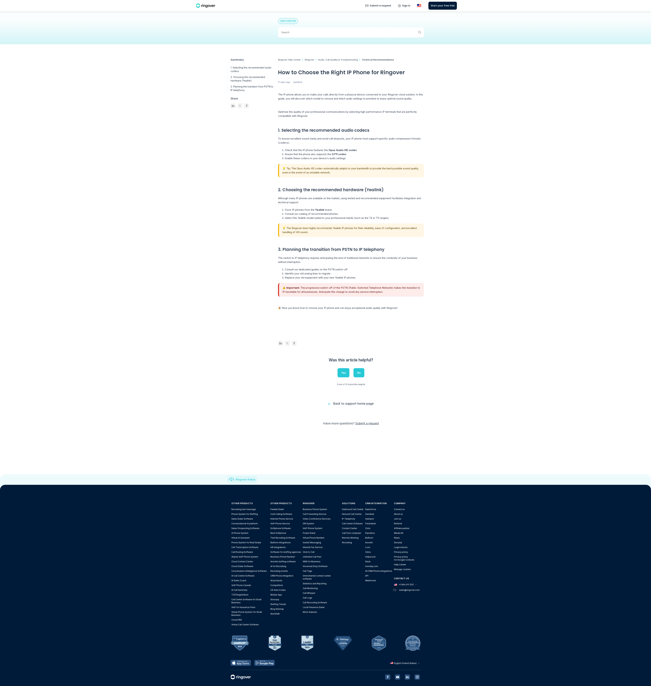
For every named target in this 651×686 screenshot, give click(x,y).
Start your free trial (443, 5)
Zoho (367, 528)
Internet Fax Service (313, 547)
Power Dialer (309, 533)
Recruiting (347, 542)
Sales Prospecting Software (245, 528)
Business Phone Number (282, 556)
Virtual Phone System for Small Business (246, 613)
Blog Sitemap (277, 609)
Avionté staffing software (283, 561)
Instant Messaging (312, 542)
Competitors (276, 585)
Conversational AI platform (244, 523)
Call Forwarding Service (314, 514)
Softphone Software (280, 528)
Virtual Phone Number (313, 537)
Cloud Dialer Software (242, 566)
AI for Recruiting (278, 566)
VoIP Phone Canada (241, 585)
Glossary (274, 599)
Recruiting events (279, 571)
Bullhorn (369, 537)
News (397, 537)
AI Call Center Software (242, 575)
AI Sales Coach (238, 580)
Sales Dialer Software (242, 519)
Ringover (309, 59)
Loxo (367, 547)
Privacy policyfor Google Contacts (404, 558)
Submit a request (380, 5)
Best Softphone (278, 533)
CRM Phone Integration (281, 575)
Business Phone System (315, 509)
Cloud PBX (236, 620)
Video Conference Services (317, 519)
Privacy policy (401, 552)
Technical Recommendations (378, 59)
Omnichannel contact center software (317, 577)
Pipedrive (370, 533)
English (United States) (405, 663)
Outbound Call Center (352, 509)
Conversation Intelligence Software (249, 571)
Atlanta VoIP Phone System (244, 556)
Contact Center (349, 528)
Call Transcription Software (244, 547)
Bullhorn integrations (280, 542)
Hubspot (369, 519)
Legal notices (401, 547)
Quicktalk (275, 613)
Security (398, 542)
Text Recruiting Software (282, 537)
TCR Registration (239, 594)
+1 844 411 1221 (406, 584)
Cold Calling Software (281, 514)
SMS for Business (311, 561)
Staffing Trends (278, 604)
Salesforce (370, 509)
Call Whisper (309, 593)
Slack (368, 561)
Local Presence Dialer (314, 607)
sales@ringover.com (409, 590)
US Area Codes (278, 590)
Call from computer (351, 533)
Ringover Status (245, 479)
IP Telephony (348, 519)
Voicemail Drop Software (315, 566)
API (366, 575)
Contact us (399, 509)
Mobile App (276, 594)
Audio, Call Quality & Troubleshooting (338, 59)
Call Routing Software (242, 552)
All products (276, 580)
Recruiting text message (243, 509)
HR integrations (278, 547)
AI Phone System (239, 533)
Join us (397, 519)
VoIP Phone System (312, 528)
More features (310, 612)
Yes (343, 372)
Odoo (368, 552)
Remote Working (350, 537)
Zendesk (369, 514)
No (359, 372)
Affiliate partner (401, 528)
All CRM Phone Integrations (378, 571)
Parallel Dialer (277, 509)
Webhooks (370, 580)
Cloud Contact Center (242, 561)
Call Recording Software (315, 602)
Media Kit (398, 533)
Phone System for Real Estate (246, 542)
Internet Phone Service (281, 519)
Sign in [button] (406, 5)
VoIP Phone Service (280, 523)
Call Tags (307, 571)
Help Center (400, 564)
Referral (398, 523)
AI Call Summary (239, 590)
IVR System (308, 523)
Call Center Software (352, 523)
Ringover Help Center (289, 59)
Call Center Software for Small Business (246, 601)
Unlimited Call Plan (312, 556)
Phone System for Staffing (244, 514)
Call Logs (307, 597)
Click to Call (308, 552)
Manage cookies (402, 569)
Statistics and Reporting (315, 583)
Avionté (369, 542)
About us (398, 514)
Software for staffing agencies (285, 552)
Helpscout (370, 556)
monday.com (371, 566)
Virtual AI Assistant (240, 537)
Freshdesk (370, 523)
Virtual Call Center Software (245, 624)
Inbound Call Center (352, 514)
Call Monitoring (310, 588)
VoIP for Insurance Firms (243, 607)
